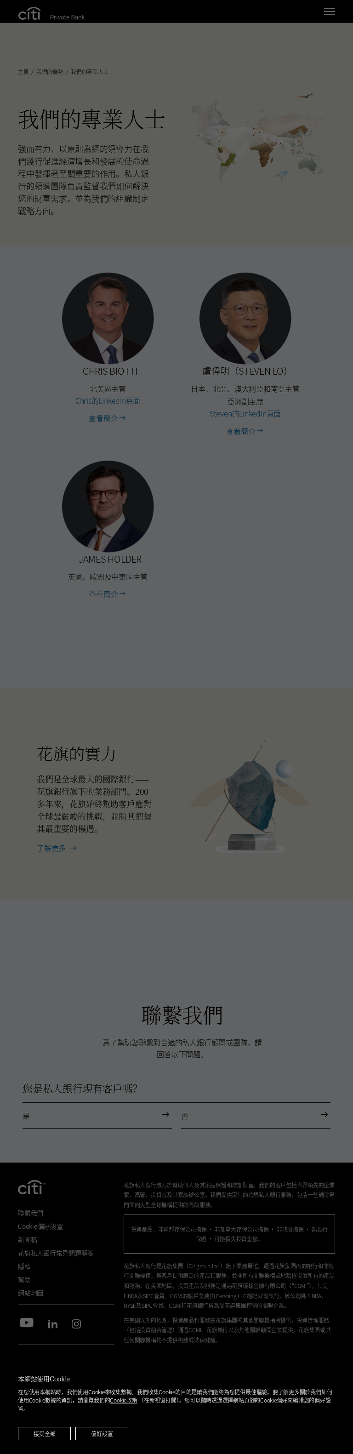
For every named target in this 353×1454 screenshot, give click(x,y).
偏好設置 (102, 1433)
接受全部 (45, 1433)
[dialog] (176, 1402)
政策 (123, 1400)
